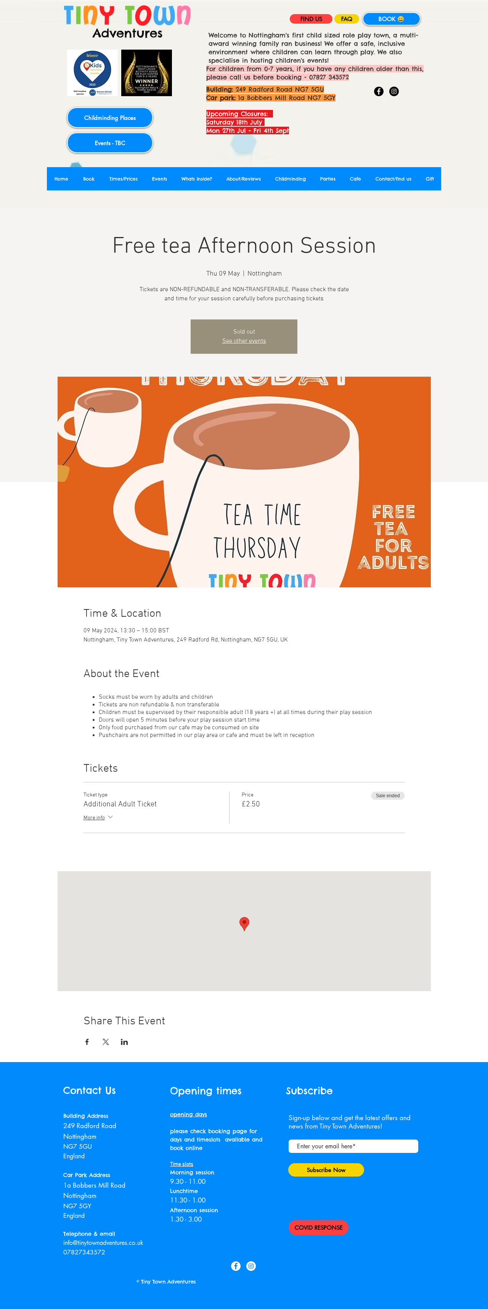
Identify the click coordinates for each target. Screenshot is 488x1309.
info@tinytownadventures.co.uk (103, 1243)
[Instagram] (394, 91)
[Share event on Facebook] (87, 1042)
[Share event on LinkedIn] (124, 1042)
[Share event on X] (105, 1042)
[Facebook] (379, 91)
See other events (244, 341)
